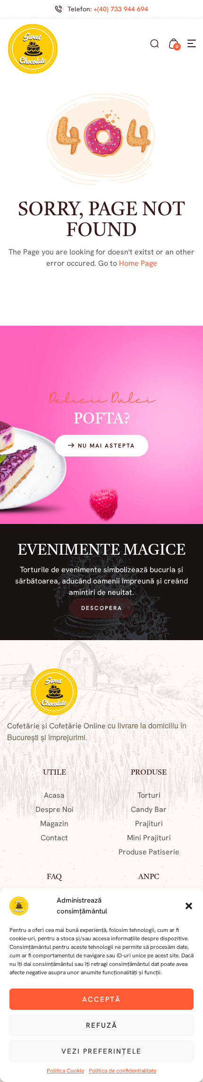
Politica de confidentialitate (122, 1070)
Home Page (138, 263)
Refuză (102, 1025)
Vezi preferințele (101, 1051)
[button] (189, 906)
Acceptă (101, 999)
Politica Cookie (65, 1070)
